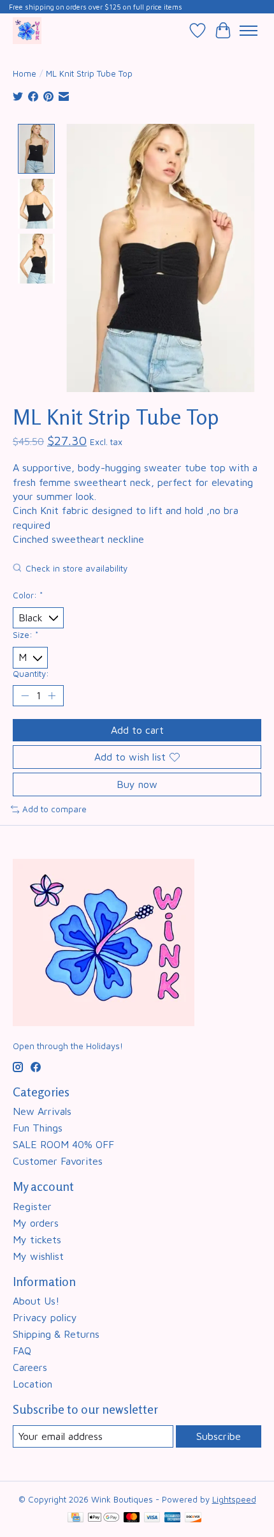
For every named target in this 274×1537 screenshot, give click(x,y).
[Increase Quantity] (51, 695)
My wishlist (38, 1256)
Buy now (137, 784)
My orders (36, 1223)
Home (24, 73)
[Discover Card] (193, 1518)
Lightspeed (234, 1499)
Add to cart (137, 730)
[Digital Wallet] (103, 1518)
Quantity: (31, 674)
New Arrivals (42, 1111)
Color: (28, 595)
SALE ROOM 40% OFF (63, 1144)
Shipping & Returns (56, 1334)
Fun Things (37, 1127)
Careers (30, 1367)
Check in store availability (76, 568)
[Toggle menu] (248, 30)
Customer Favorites (58, 1161)
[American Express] (172, 1518)
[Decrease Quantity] (25, 695)
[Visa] (152, 1518)
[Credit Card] (75, 1518)
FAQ (22, 1350)
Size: (25, 635)
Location (32, 1383)
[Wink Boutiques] (27, 30)
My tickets (37, 1239)
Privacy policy (45, 1317)
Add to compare (54, 809)
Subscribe (218, 1436)
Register (32, 1206)
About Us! (36, 1300)
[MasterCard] (132, 1518)
